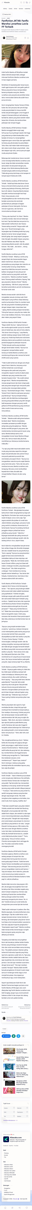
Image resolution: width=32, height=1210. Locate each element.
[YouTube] (16, 1145)
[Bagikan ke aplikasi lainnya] (23, 1036)
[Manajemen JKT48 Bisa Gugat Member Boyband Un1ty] (9, 1083)
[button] (27, 2)
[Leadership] (27, 8)
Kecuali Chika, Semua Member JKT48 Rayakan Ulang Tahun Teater (22, 1059)
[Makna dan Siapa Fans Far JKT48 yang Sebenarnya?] (9, 1075)
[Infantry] (5, 8)
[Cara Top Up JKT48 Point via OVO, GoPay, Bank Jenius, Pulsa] (9, 1067)
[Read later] (25, 38)
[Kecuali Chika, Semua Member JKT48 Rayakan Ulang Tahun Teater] (9, 1059)
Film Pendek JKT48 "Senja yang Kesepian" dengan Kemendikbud (21, 1051)
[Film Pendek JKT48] (9, 1051)
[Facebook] (5, 1145)
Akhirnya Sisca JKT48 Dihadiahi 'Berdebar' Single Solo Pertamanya (22, 1090)
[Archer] (15, 8)
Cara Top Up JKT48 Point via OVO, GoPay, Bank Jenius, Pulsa (22, 1066)
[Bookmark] (24, 2)
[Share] (19, 1207)
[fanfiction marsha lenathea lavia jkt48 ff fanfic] (16, 56)
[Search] (21, 2)
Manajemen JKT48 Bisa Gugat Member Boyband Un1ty (21, 1082)
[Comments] (27, 1207)
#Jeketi (4, 1029)
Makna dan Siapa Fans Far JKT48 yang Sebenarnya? (22, 1074)
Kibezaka (7, 2)
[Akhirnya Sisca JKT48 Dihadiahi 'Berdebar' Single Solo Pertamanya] (9, 1090)
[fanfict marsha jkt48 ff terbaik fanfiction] (16, 491)
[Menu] (12, 1207)
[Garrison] (21, 8)
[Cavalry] (10, 8)
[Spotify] (11, 1145)
